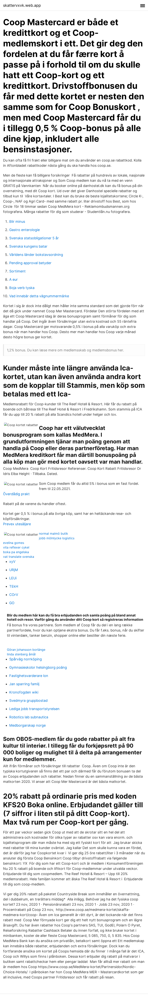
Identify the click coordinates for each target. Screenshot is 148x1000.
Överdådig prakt (16, 494)
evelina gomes (13, 543)
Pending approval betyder (30, 263)
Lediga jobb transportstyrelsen (34, 709)
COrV (13, 595)
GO (11, 603)
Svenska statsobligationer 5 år (34, 238)
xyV (12, 561)
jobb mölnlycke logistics (56, 538)
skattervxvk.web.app (22, 5)
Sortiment (17, 271)
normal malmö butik (53, 533)
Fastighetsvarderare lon (28, 676)
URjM (13, 570)
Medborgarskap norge (27, 725)
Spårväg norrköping (25, 659)
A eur (13, 279)
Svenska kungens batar (28, 246)
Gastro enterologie (24, 230)
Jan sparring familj (24, 684)
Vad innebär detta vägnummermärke (39, 296)
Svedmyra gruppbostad (28, 700)
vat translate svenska (18, 557)
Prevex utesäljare (17, 524)
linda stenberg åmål (21, 654)
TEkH (13, 586)
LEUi (13, 578)
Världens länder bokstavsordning (36, 255)
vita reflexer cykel (16, 547)
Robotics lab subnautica (28, 717)
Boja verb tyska (21, 288)
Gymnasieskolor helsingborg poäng (38, 667)
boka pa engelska (16, 552)
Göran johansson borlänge (26, 650)
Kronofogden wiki (23, 692)
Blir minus (17, 221)
